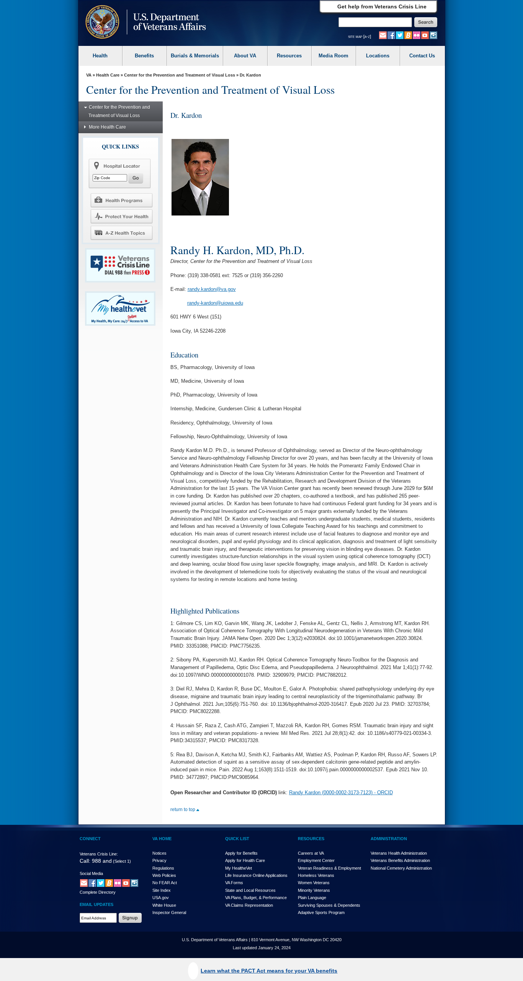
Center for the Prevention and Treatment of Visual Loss (179, 75)
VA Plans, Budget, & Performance (256, 897)
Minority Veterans (314, 890)
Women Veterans (314, 882)
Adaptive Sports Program (321, 912)
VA (89, 75)
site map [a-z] (359, 36)
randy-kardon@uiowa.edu (215, 303)
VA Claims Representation (249, 905)
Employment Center (316, 860)
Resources (289, 56)
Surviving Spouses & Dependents (329, 905)
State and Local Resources (250, 890)
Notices (159, 853)
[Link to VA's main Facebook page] (391, 35)
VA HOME (162, 838)
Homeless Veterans (316, 875)
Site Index (161, 890)
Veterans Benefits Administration (400, 860)
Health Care (107, 75)
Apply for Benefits (241, 853)
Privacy (159, 860)
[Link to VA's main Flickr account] (416, 35)
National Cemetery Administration (401, 868)
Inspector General (169, 912)
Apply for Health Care (245, 860)
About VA (245, 56)
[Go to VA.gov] (143, 22)
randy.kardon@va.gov (212, 289)
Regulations (163, 868)
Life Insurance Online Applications (256, 875)
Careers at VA (311, 853)
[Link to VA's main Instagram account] (433, 35)
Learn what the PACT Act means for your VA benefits (269, 971)
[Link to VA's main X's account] (100, 882)
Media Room (333, 56)
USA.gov (160, 897)
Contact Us (422, 56)
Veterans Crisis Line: (99, 854)
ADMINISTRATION (389, 838)
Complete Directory (98, 892)
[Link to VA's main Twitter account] (400, 35)
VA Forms (234, 882)
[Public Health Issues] (121, 216)
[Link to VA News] (408, 35)
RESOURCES (311, 838)
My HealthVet (238, 868)
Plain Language (312, 897)
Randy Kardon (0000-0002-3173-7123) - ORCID (341, 792)
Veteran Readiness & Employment (329, 868)
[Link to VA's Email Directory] (383, 35)
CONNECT (90, 838)
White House (164, 905)
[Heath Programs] (121, 199)
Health (100, 56)
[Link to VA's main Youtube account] (425, 35)
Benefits (144, 56)
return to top (183, 809)
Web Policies (164, 875)
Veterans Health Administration (399, 853)
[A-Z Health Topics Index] (121, 232)
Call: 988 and (96, 861)
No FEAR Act (164, 882)
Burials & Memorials (195, 56)
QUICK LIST (237, 838)
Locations (377, 56)
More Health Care (107, 127)
